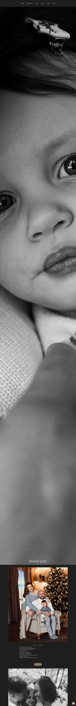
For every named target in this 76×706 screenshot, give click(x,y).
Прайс (48, 3)
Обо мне (37, 3)
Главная (22, 3)
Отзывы (53, 3)
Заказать (38, 664)
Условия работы (29, 3)
